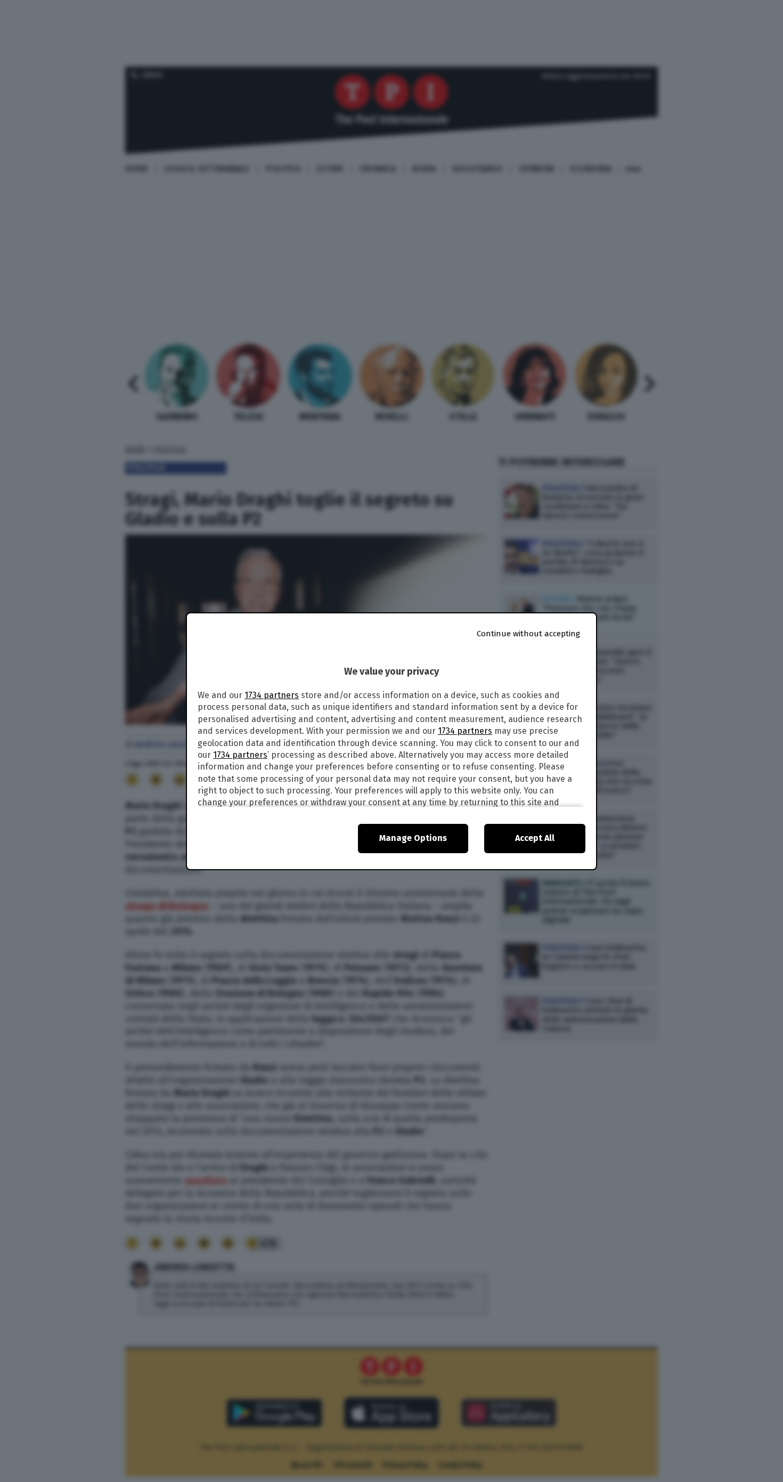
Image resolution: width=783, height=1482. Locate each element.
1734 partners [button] (271, 695)
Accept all (534, 838)
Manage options (413, 838)
